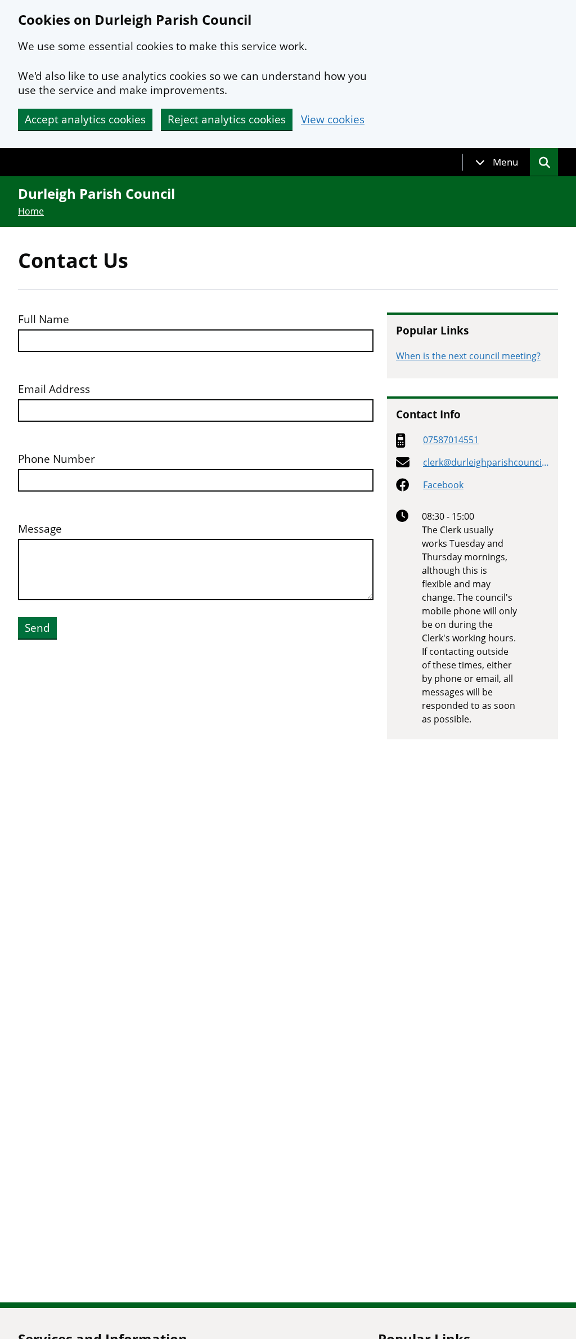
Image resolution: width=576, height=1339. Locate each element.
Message (40, 529)
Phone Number (56, 459)
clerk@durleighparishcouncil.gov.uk (484, 462)
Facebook (443, 485)
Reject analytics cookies (227, 119)
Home (31, 211)
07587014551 (451, 440)
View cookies (332, 119)
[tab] (497, 162)
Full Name (43, 320)
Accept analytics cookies (85, 119)
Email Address (54, 389)
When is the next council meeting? (468, 356)
